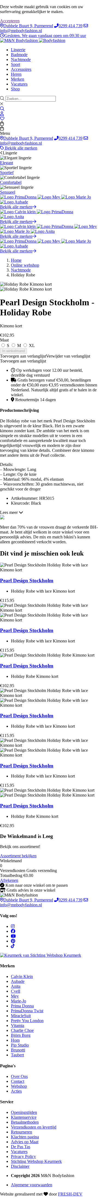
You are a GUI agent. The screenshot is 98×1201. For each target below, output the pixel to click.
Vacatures (19, 84)
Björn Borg (20, 1035)
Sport (15, 64)
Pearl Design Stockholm (26, 580)
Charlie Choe (22, 1030)
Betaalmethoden (25, 1122)
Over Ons (19, 1076)
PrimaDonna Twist (27, 1010)
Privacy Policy (23, 1156)
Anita (15, 986)
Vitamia (17, 1025)
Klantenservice (23, 1117)
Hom (15, 1040)
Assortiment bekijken (18, 855)
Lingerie (18, 49)
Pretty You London (27, 1020)
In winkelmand (13, 351)
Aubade (17, 981)
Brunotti (18, 1050)
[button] (45, 356)
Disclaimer (20, 1166)
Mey (15, 996)
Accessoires (21, 69)
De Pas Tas (20, 1146)
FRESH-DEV (70, 1194)
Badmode (19, 54)
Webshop (19, 1086)
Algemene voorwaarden (31, 1184)
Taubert (17, 1055)
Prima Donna (22, 1006)
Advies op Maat (24, 1141)
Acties (16, 1091)
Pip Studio (20, 1045)
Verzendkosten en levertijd (33, 1127)
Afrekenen (9, 880)
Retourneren (21, 1132)
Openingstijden (24, 1112)
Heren (16, 74)
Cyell (15, 991)
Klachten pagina (25, 1137)
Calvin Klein (22, 976)
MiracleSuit (21, 1015)
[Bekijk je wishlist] (2, 118)
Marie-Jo (18, 1001)
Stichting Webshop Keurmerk (36, 1161)
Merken (17, 79)
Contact (17, 1081)
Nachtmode (21, 59)
